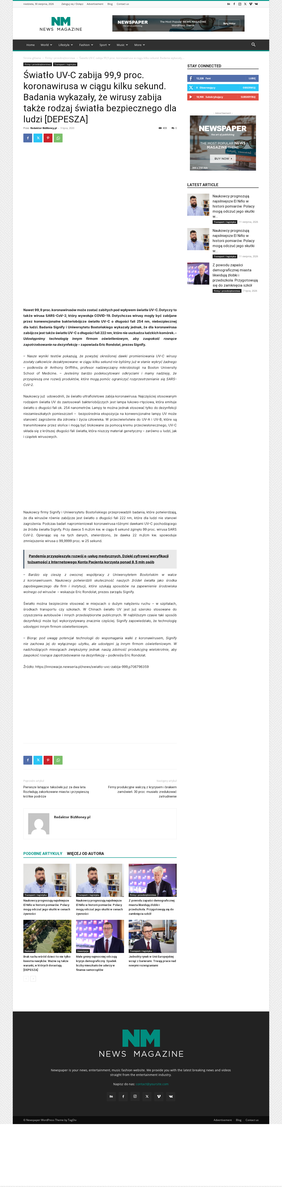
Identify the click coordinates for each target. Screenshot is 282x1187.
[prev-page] (26, 978)
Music (120, 45)
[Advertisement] (100, 274)
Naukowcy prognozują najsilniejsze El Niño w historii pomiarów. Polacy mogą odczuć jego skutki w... (233, 206)
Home (30, 45)
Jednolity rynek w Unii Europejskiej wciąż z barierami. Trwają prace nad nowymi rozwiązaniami (152, 961)
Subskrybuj (248, 96)
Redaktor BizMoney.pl (43, 128)
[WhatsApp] (58, 138)
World (45, 45)
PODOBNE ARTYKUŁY (42, 853)
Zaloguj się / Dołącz (72, 4)
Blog (110, 4)
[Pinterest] (48, 138)
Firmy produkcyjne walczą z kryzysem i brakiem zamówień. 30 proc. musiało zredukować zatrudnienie (142, 791)
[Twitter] (245, 4)
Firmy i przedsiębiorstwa (60, 58)
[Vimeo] (250, 4)
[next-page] (33, 978)
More (137, 45)
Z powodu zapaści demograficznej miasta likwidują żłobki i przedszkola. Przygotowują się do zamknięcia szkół (235, 275)
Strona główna (32, 58)
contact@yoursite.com (152, 1084)
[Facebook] (234, 4)
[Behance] (228, 4)
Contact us (123, 4)
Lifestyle (64, 45)
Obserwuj (249, 87)
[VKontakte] (256, 4)
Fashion (84, 45)
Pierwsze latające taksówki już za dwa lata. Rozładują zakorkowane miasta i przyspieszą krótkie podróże (56, 791)
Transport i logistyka (65, 64)
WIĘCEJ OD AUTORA (85, 853)
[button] (253, 45)
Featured (29, 951)
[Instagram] (239, 4)
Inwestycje (83, 951)
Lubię (252, 78)
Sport (103, 45)
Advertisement (95, 4)
